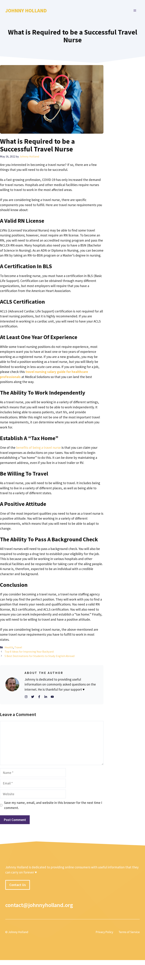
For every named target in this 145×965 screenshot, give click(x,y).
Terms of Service (129, 932)
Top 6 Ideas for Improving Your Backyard (29, 651)
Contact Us (17, 885)
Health (9, 647)
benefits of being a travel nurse (38, 447)
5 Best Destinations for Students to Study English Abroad (39, 656)
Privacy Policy (104, 932)
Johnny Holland (26, 10)
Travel (18, 647)
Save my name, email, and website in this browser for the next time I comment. (53, 805)
